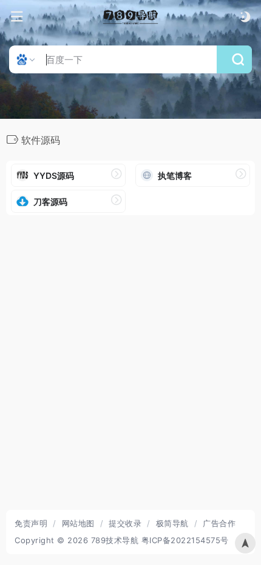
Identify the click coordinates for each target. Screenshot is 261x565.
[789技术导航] (131, 17)
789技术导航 (115, 540)
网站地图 (78, 523)
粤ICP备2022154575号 (185, 540)
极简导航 (172, 523)
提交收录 (125, 523)
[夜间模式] (245, 16)
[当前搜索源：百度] (26, 59)
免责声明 (31, 523)
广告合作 (219, 523)
